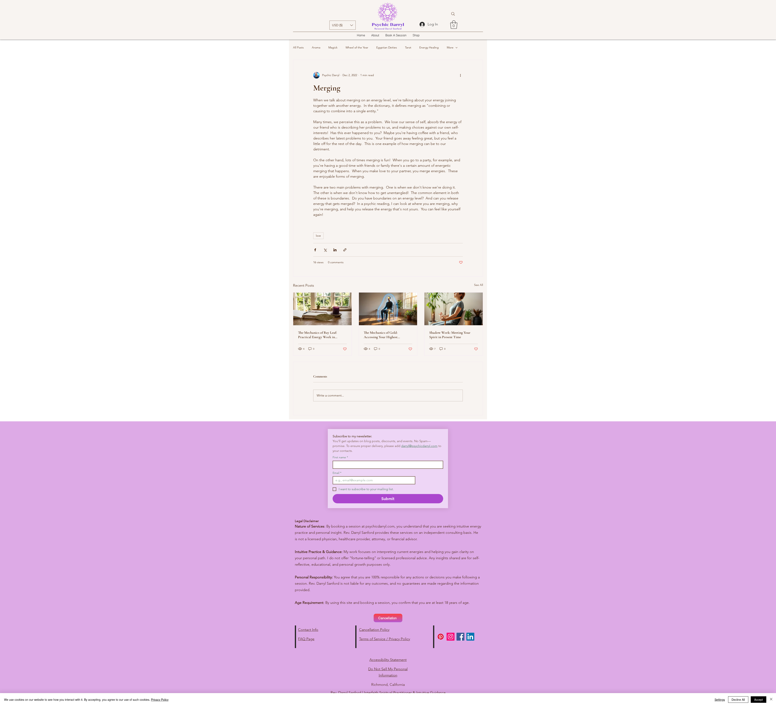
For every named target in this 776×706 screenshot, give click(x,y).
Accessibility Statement (388, 660)
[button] (342, 25)
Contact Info (308, 629)
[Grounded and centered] (388, 309)
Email (337, 473)
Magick (332, 47)
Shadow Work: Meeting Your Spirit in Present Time (449, 334)
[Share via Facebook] (315, 250)
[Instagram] (450, 637)
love (318, 235)
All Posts (298, 47)
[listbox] (342, 25)
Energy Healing (429, 47)
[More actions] (460, 75)
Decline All (738, 700)
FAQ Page (306, 639)
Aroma (316, 47)
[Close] (771, 699)
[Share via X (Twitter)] (325, 250)
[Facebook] (460, 637)
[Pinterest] (441, 637)
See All (478, 285)
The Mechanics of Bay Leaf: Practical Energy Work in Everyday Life (317, 334)
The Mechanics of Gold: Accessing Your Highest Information (380, 334)
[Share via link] (345, 250)
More (450, 47)
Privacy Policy (160, 700)
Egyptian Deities (386, 47)
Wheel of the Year (357, 47)
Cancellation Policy (374, 629)
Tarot (408, 47)
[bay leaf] (322, 309)
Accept (758, 700)
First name (340, 457)
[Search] (453, 14)
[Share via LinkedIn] (335, 250)
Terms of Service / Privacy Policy (384, 639)
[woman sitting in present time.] (453, 309)
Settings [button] (720, 700)
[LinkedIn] (470, 637)
